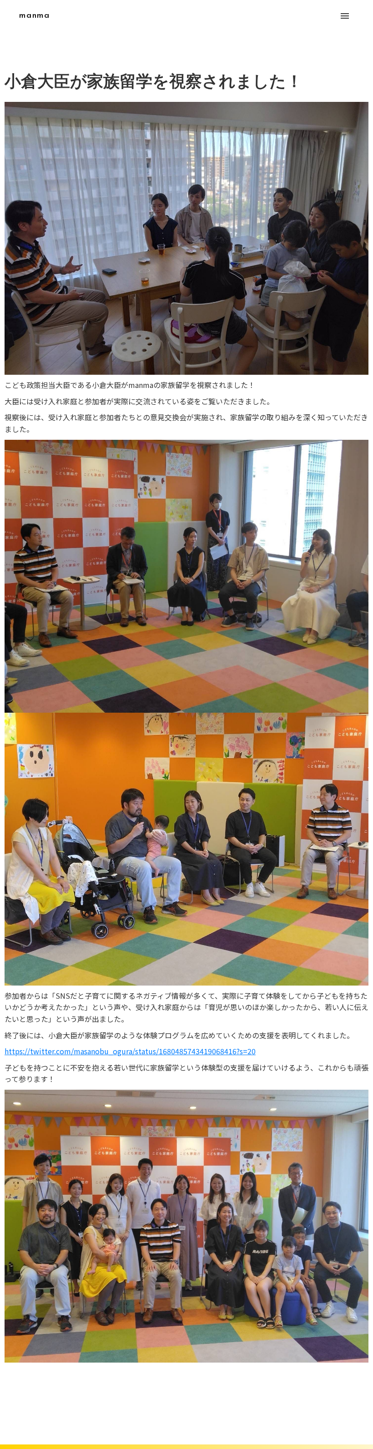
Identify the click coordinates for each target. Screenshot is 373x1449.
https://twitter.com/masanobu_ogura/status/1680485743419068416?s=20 (130, 1051)
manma (34, 16)
